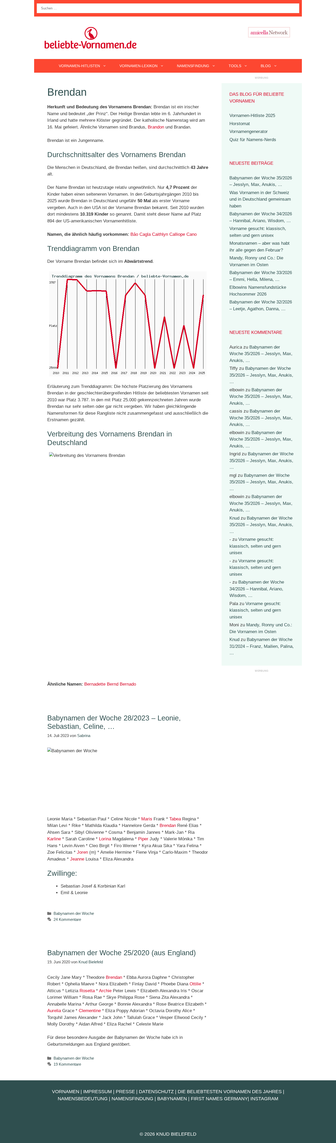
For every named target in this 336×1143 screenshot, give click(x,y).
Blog (266, 66)
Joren (82, 852)
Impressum (97, 1091)
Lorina (105, 838)
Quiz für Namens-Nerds (252, 139)
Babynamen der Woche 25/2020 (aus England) (121, 953)
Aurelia (54, 1010)
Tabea (175, 818)
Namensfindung (193, 66)
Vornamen (65, 1091)
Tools (235, 66)
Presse (125, 1091)
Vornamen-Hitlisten (79, 66)
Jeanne (77, 859)
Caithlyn (160, 234)
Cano (191, 234)
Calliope (177, 234)
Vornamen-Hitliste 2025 (252, 115)
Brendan (168, 825)
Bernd (112, 684)
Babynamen (172, 1098)
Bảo (134, 234)
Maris (146, 818)
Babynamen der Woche (74, 913)
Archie (105, 990)
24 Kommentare (67, 919)
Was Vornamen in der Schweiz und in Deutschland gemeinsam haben (260, 199)
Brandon (156, 127)
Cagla (145, 234)
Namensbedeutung (83, 1098)
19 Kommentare (67, 1064)
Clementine (90, 1010)
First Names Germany (219, 1098)
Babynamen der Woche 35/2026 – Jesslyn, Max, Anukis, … (260, 354)
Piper (143, 838)
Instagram (264, 1098)
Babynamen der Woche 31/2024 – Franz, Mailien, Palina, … (261, 646)
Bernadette (95, 684)
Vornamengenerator (248, 131)
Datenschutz (156, 1091)
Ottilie (195, 983)
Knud (234, 518)
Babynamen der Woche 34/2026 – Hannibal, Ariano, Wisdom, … (256, 589)
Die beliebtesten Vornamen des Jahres (230, 1091)
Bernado (128, 684)
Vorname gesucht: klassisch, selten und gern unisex (255, 546)
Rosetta (87, 990)
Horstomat (239, 123)
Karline (54, 838)
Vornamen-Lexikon (138, 66)
